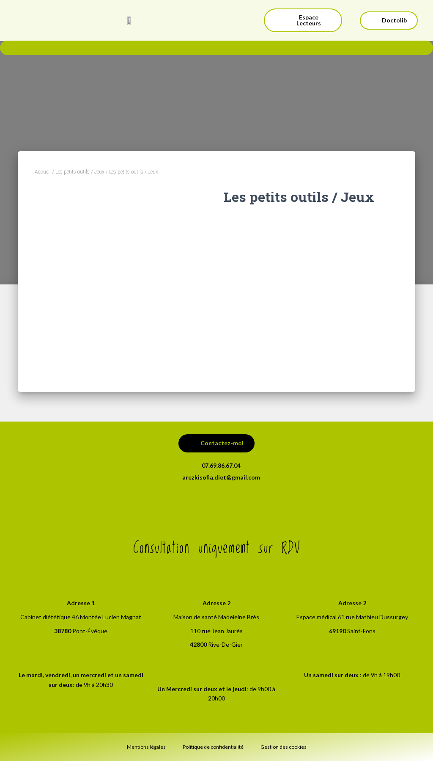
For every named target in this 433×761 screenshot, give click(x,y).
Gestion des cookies (283, 747)
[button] (303, 20)
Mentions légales (146, 747)
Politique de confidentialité (213, 747)
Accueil (43, 172)
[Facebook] (216, 503)
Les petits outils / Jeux (79, 172)
